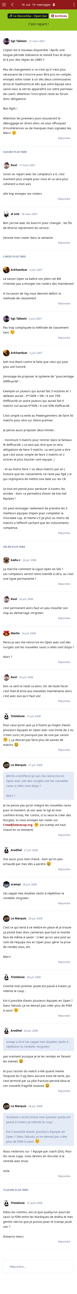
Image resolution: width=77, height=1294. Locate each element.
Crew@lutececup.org (17, 825)
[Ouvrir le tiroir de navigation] (4, 4)
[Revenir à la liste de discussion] (12, 4)
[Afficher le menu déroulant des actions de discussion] (73, 4)
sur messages (36, 5)
